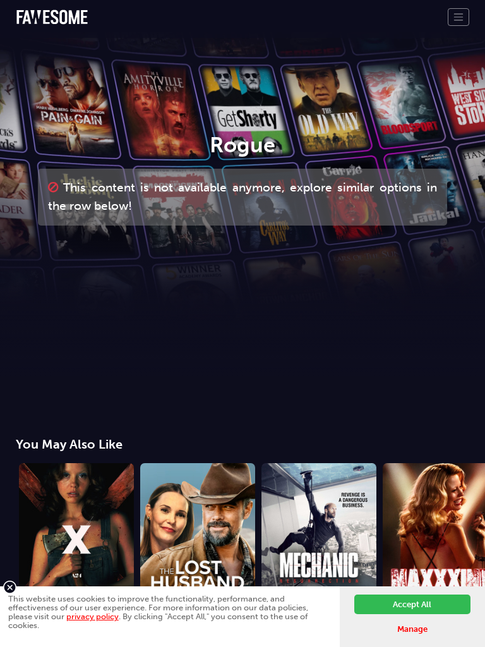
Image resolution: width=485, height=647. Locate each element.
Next (475, 522)
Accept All (412, 604)
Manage (412, 629)
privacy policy (92, 616)
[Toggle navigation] (458, 17)
